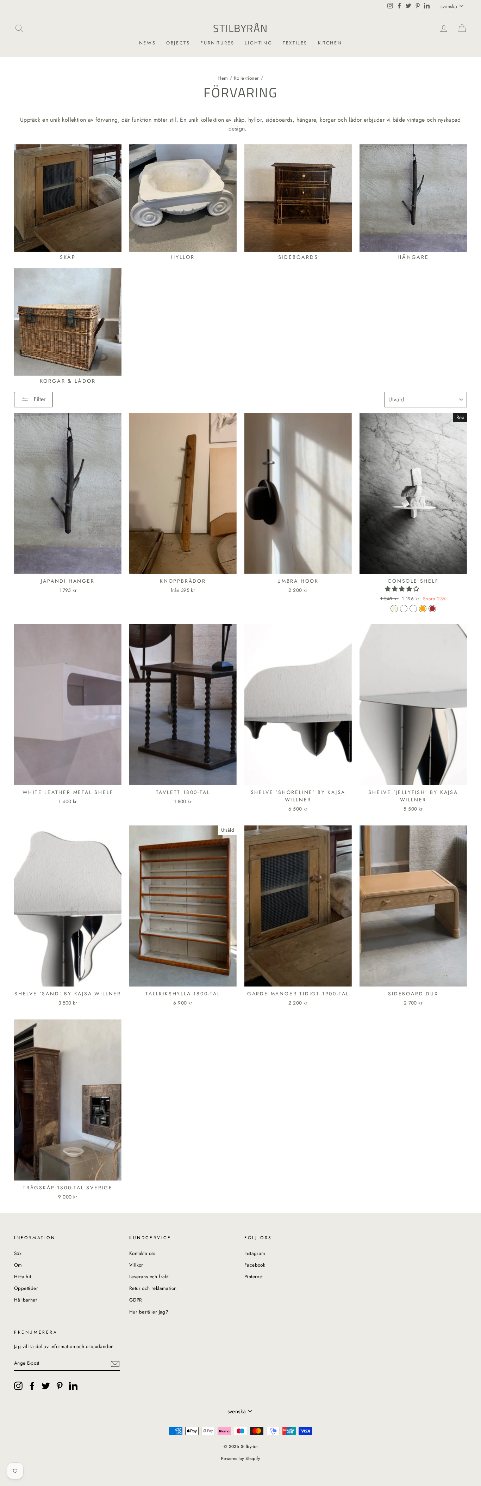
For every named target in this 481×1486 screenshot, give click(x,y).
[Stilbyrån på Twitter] (46, 1386)
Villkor (136, 1264)
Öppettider (26, 1288)
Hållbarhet (25, 1299)
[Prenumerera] (115, 1363)
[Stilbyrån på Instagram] (18, 1386)
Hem (223, 77)
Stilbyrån (240, 28)
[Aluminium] (413, 608)
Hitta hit (22, 1276)
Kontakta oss (142, 1253)
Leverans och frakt (148, 1276)
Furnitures (217, 43)
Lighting (258, 43)
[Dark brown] (432, 608)
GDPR (135, 1299)
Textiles (295, 43)
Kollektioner (246, 77)
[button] (403, 589)
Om (18, 1264)
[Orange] (422, 608)
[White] (403, 608)
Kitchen (330, 43)
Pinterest (253, 1276)
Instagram (255, 1253)
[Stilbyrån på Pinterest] (59, 1386)
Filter (38, 399)
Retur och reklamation (152, 1288)
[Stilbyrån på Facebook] (32, 1386)
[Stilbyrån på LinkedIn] (73, 1386)
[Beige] (394, 608)
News (147, 43)
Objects (178, 43)
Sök (17, 1253)
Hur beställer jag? (148, 1311)
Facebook (254, 1264)
